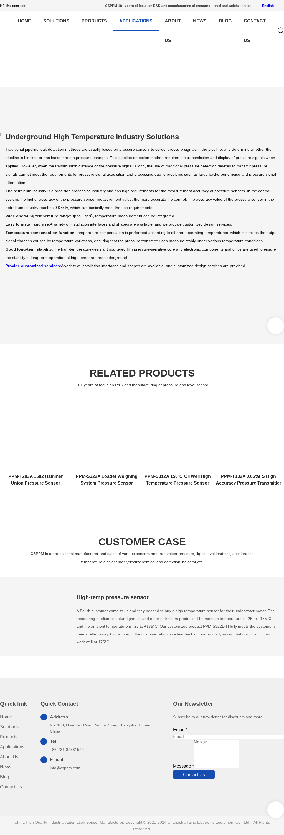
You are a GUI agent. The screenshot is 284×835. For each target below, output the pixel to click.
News (200, 21)
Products (94, 21)
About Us (173, 31)
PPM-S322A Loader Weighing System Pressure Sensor (107, 479)
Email (180, 729)
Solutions (56, 21)
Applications (136, 21)
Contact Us (255, 31)
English (267, 6)
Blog (225, 21)
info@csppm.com (13, 6)
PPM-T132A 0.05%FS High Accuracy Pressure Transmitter (248, 479)
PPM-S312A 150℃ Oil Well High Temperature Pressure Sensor (177, 479)
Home (129, 77)
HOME (24, 21)
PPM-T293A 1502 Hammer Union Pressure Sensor (35, 479)
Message (183, 766)
